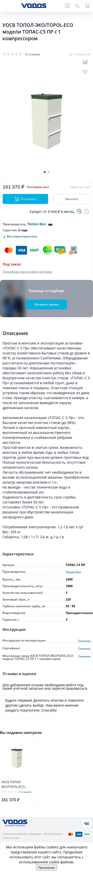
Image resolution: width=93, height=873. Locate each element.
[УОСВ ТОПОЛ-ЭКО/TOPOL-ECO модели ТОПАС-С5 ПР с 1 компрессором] (16, 758)
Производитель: (15, 224)
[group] (46, 121)
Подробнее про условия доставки (27, 271)
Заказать (71, 199)
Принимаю (46, 867)
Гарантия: (10, 230)
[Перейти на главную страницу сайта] (33, 6)
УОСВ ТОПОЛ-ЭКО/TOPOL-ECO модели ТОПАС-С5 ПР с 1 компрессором (14, 785)
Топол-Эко (36, 224)
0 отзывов (32, 54)
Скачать (84, 641)
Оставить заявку (46, 304)
